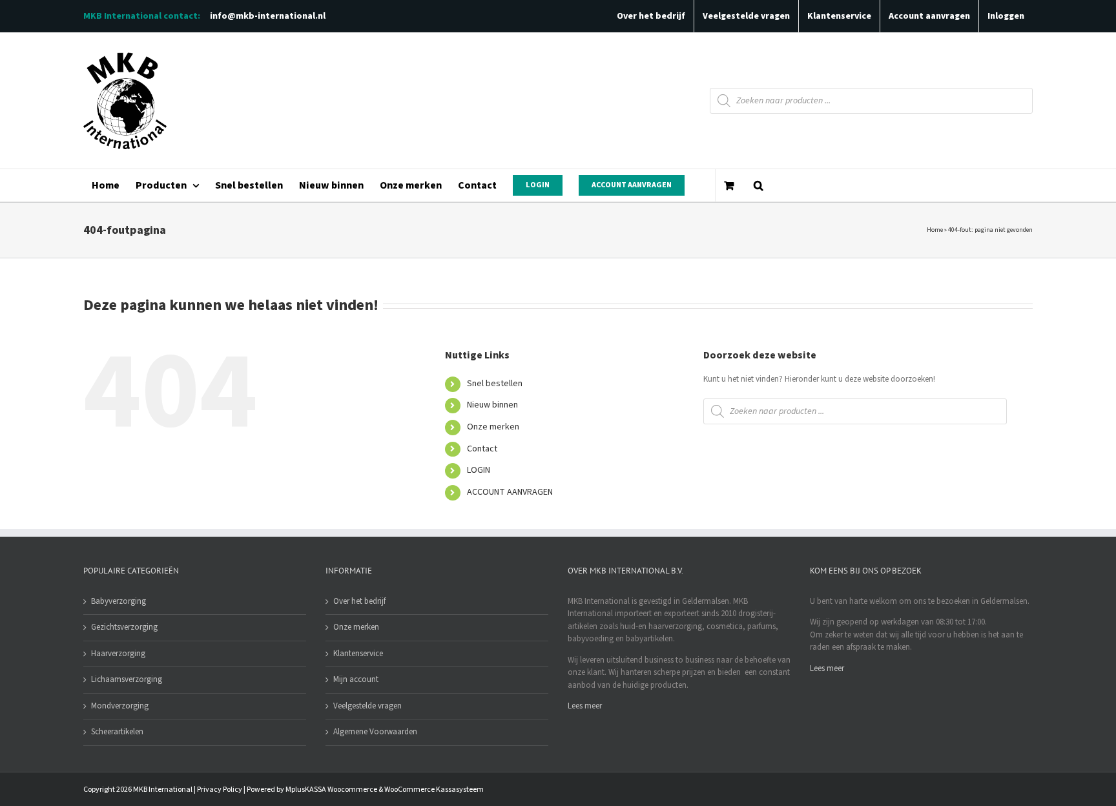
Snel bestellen (494, 383)
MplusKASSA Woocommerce (331, 789)
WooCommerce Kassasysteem (434, 789)
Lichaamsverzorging (126, 679)
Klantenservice (358, 653)
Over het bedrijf (359, 601)
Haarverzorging (118, 653)
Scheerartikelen (117, 732)
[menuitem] (105, 185)
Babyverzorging (118, 601)
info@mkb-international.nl (268, 16)
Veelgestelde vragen (367, 706)
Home (935, 229)
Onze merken (493, 426)
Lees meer (585, 706)
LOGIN (478, 470)
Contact (482, 448)
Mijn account (355, 679)
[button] (758, 185)
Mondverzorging (120, 706)
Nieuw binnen (492, 404)
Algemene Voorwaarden (375, 732)
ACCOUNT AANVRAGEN (510, 492)
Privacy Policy (219, 789)
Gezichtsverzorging (124, 627)
